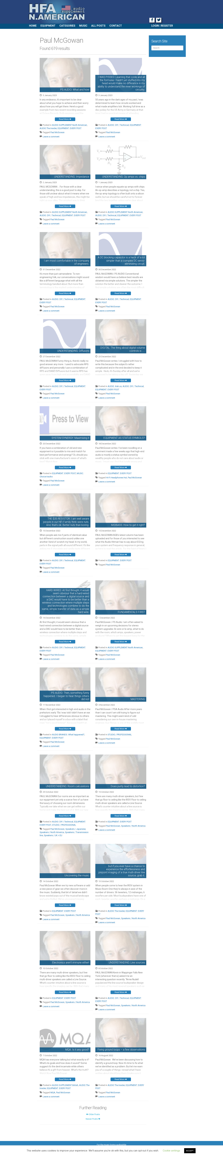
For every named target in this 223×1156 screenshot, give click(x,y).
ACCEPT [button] (190, 1150)
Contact (115, 25)
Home (33, 25)
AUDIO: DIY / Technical (118, 125)
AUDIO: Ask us (115, 386)
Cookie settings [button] (171, 1150)
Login (155, 25)
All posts (98, 25)
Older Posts (94, 1114)
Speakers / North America (52, 832)
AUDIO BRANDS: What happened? (68, 734)
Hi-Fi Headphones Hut (116, 477)
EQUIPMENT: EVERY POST (69, 128)
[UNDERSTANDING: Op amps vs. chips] (120, 158)
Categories (67, 25)
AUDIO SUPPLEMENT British (65, 1085)
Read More (64, 119)
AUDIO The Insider (48, 128)
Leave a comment (51, 136)
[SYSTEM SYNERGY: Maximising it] (65, 419)
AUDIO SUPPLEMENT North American (69, 125)
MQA (52, 1092)
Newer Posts (92, 1119)
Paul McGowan (57, 132)
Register (167, 25)
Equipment (48, 25)
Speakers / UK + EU (53, 835)
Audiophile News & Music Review (111, 12)
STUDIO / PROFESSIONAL (120, 734)
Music (83, 25)
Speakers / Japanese (75, 829)
